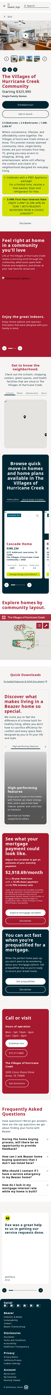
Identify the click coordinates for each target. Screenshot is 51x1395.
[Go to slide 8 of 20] (21, 1290)
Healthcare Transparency (16, 1346)
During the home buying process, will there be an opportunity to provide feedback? (20, 1144)
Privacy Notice (11, 1357)
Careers (8, 1323)
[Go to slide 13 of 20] (27, 1290)
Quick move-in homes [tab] (33, 499)
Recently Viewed (12, 1380)
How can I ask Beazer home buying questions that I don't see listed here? (22, 1160)
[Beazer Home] (14, 6)
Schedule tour (25, 104)
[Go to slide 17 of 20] (32, 1290)
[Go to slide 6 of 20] (18, 1290)
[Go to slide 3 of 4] (14, 348)
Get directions (17, 1083)
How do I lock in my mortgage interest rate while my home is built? (19, 1188)
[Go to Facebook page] (6, 1306)
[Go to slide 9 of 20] (22, 1290)
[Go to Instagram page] (12, 1306)
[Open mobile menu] (4, 6)
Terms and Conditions (15, 1340)
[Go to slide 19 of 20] (34, 1290)
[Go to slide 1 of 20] (11, 1290)
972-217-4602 (16, 1053)
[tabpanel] (25, 424)
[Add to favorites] (37, 516)
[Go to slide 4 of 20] (16, 1290)
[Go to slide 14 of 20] (28, 1290)
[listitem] (23, 544)
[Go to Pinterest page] (38, 1306)
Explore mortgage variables (25, 912)
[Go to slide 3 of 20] (15, 1290)
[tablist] (25, 499)
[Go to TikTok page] (19, 1306)
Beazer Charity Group (14, 1326)
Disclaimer (26, 223)
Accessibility (10, 1343)
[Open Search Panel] (25, 6)
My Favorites (10, 1377)
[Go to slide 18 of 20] (33, 1290)
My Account (10, 1373)
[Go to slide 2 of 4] (13, 348)
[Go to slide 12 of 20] (26, 1290)
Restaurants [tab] (32, 393)
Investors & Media (13, 1317)
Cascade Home (19, 544)
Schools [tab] (10, 393)
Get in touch (25, 114)
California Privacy (12, 1360)
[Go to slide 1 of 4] (10, 348)
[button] (46, 435)
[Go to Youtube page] (32, 1306)
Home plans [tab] (13, 499)
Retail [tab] (20, 393)
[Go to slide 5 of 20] (17, 1290)
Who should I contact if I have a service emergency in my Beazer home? (21, 1174)
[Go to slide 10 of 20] (23, 1290)
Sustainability (11, 1320)
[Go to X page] (25, 1306)
